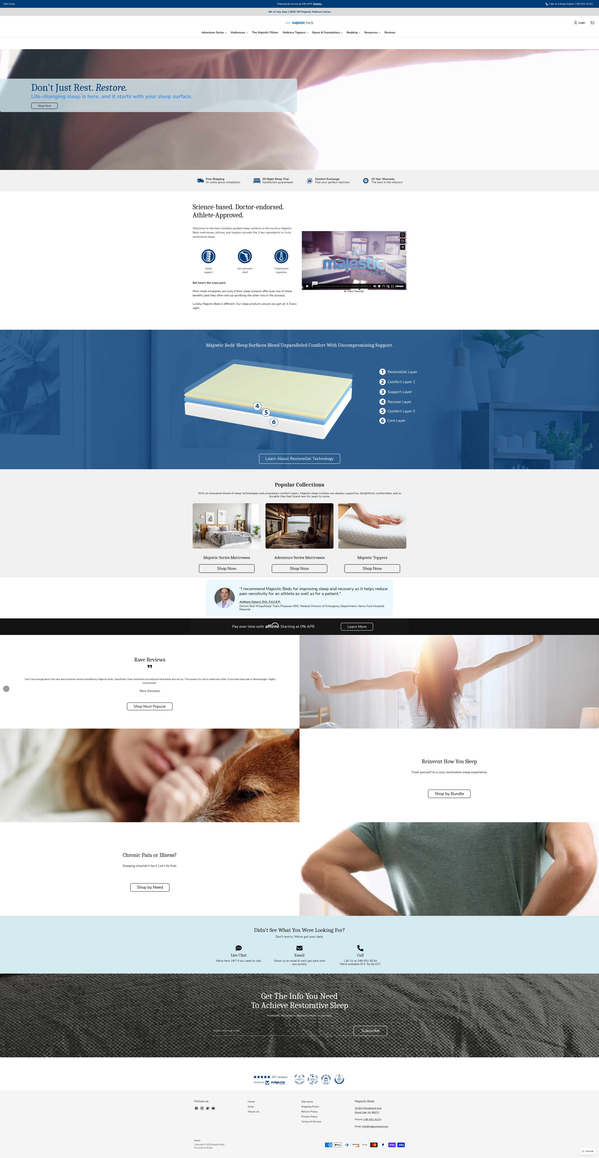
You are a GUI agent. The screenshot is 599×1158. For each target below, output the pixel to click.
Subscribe (370, 1031)
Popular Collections (299, 485)
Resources (371, 32)
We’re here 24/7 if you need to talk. (238, 960)
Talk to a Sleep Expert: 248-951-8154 (571, 4)
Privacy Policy (309, 1116)
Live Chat (239, 955)
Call (360, 955)
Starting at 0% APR (297, 626)
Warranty (307, 1101)
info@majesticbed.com (375, 1126)
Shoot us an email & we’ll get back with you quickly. (299, 962)
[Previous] (159, 4)
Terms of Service (311, 1121)
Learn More (357, 626)
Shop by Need (150, 887)
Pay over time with (248, 626)
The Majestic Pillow (265, 32)
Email (299, 955)
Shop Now (44, 106)
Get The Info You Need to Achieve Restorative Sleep (299, 1001)
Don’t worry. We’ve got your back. (299, 936)
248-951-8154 (372, 1119)
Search (197, 1140)
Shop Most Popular (150, 706)
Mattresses (238, 32)
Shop (251, 1106)
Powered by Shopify (203, 1147)
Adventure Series (213, 32)
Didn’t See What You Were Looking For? (299, 930)
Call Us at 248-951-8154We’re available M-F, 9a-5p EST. (360, 962)
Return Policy (309, 1111)
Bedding (352, 32)
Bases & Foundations (326, 32)
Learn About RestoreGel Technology (299, 459)
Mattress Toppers (294, 32)
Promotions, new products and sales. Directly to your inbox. (299, 1015)
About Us (253, 1111)
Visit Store (9, 4)
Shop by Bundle (449, 794)
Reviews (390, 32)
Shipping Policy (310, 1106)
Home (251, 1101)
